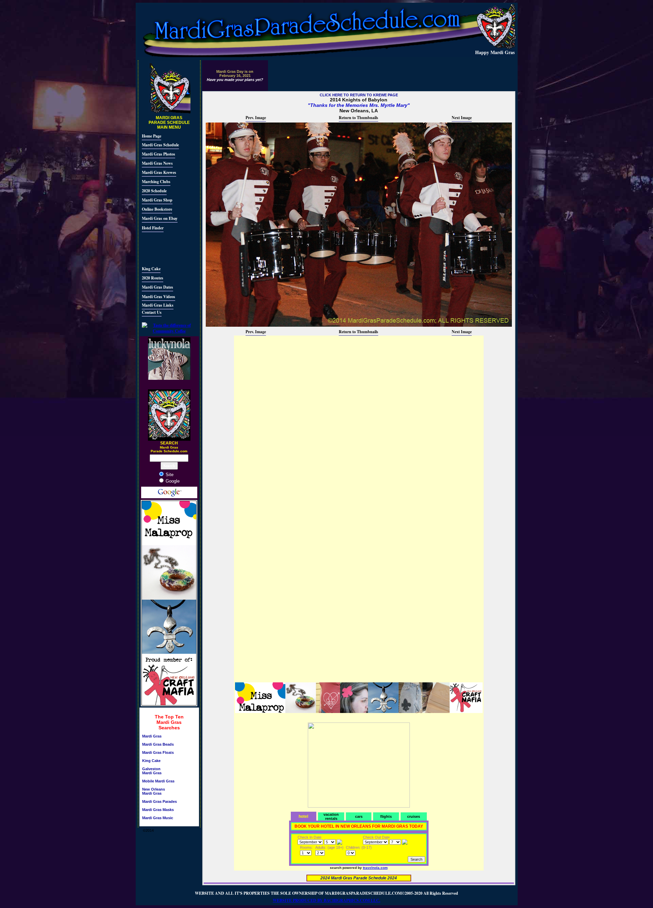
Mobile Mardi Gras (158, 781)
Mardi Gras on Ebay (160, 218)
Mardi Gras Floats (158, 752)
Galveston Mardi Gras (152, 771)
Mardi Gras (152, 736)
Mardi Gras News (157, 163)
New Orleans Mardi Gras (153, 791)
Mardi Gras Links (157, 305)
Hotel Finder (153, 228)
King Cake (151, 269)
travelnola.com (375, 868)
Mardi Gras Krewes (159, 172)
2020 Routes (152, 278)
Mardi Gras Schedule (160, 145)
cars (359, 816)
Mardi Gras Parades (159, 801)
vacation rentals (331, 816)
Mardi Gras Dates (157, 287)
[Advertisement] (162, 248)
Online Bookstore (157, 209)
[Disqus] (359, 422)
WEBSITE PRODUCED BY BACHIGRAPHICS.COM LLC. (326, 900)
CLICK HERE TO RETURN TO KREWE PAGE (359, 95)
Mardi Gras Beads (158, 744)
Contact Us (152, 312)
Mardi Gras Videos (158, 296)
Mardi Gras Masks (158, 810)
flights (386, 816)
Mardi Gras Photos (158, 154)
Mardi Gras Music (157, 818)
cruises (413, 816)
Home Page (151, 136)
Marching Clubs (156, 181)
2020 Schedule (154, 191)
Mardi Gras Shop (157, 200)
